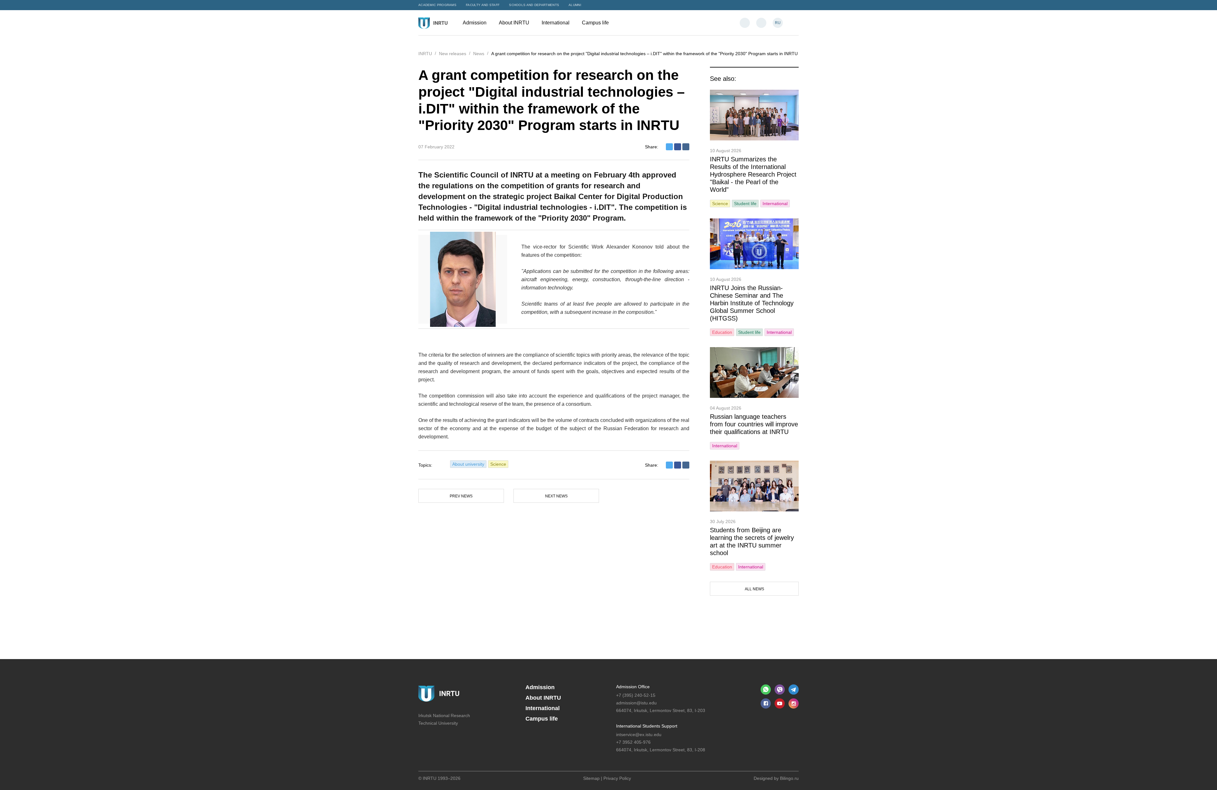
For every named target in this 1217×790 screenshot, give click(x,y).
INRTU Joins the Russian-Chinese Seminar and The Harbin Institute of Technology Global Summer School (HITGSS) (752, 303)
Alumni (575, 5)
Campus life (596, 22)
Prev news (461, 496)
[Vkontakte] (685, 146)
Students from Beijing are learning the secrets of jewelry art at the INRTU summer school (752, 541)
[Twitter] (669, 146)
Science (498, 464)
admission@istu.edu (636, 702)
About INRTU (515, 22)
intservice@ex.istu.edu (638, 734)
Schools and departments (534, 5)
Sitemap (591, 778)
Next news (556, 496)
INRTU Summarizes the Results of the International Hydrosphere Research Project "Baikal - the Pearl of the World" (753, 174)
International (556, 22)
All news (754, 589)
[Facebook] (677, 146)
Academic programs (437, 5)
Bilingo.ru (789, 778)
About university (468, 464)
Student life (745, 203)
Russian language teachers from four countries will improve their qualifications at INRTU (754, 424)
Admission (475, 22)
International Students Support (646, 726)
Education (722, 332)
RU (778, 23)
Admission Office (633, 686)
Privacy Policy (617, 778)
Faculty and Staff (482, 5)
